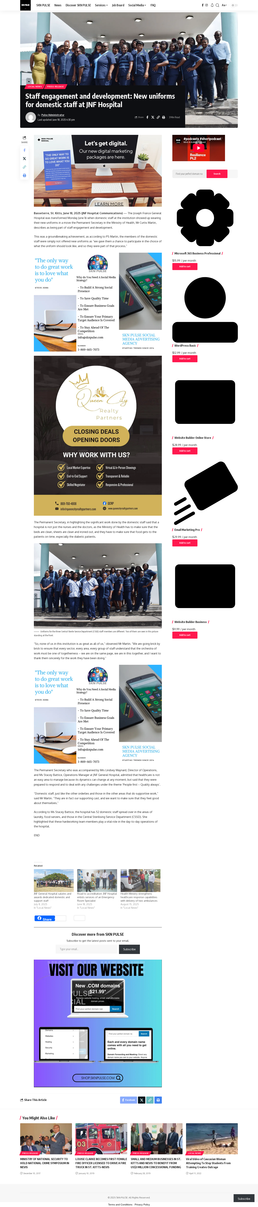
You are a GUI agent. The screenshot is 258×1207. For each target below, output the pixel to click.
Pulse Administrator (52, 114)
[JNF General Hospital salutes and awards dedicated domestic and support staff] (54, 880)
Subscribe (129, 949)
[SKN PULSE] (25, 5)
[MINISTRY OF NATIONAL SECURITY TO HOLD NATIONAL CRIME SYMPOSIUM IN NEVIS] (46, 1138)
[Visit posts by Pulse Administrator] (30, 117)
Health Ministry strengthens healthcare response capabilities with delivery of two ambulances (139, 897)
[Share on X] (152, 117)
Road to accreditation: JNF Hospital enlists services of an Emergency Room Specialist (97, 897)
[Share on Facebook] (147, 117)
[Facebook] (202, 5)
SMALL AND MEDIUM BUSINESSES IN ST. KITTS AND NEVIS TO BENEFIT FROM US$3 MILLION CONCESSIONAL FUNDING (156, 1163)
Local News (35, 86)
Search (217, 173)
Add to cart (184, 266)
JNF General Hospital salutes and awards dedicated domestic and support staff (52, 897)
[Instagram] (206, 5)
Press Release (55, 86)
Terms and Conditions (120, 1204)
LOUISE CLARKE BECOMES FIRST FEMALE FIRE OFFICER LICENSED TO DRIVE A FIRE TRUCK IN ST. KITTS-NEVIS (101, 1163)
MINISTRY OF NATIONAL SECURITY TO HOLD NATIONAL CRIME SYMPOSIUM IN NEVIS (44, 1163)
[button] (217, 5)
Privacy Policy (142, 1204)
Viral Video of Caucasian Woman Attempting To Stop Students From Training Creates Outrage (208, 1163)
